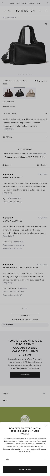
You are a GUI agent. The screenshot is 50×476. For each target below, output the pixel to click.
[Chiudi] (46, 426)
